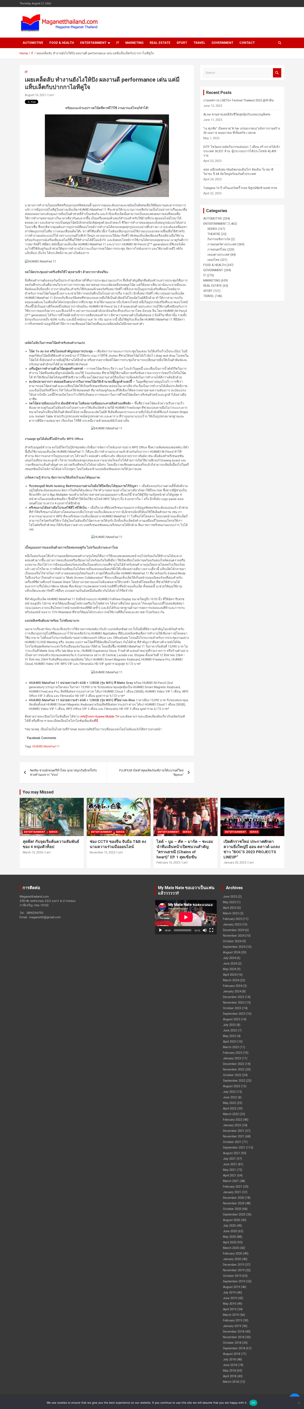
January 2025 (232, 924)
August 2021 (231, 1153)
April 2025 (229, 908)
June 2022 (230, 1097)
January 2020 (232, 1259)
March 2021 (231, 1181)
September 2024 (234, 947)
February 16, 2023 (168, 862)
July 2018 (229, 1359)
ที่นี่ (96, 721)
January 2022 (232, 1125)
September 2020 (234, 1214)
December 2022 (233, 1064)
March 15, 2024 (33, 852)
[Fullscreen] (211, 930)
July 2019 (229, 1292)
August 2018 (231, 1354)
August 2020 (231, 1220)
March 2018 (231, 1382)
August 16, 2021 (35, 95)
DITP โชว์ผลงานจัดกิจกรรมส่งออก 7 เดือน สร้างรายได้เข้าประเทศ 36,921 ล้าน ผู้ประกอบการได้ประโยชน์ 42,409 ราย (241, 151)
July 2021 (229, 1159)
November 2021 (233, 1136)
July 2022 (229, 1092)
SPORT (182, 43)
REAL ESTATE (160, 43)
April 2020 (229, 1242)
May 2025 (229, 902)
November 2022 (233, 1069)
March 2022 (231, 1114)
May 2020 (229, 1237)
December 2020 (233, 1198)
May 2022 (229, 1103)
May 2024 (229, 969)
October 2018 (232, 1343)
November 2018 (233, 1337)
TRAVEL (199, 43)
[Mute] (205, 930)
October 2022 (232, 1075)
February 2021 (232, 1186)
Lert (51, 95)
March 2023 (231, 1047)
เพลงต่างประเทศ (218, 255)
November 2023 (233, 1002)
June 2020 (230, 1231)
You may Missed (38, 792)
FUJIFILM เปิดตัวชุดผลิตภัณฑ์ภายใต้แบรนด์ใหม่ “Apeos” (151, 773)
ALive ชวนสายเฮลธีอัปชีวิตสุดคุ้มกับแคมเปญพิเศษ (236, 114)
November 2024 (233, 935)
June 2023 (230, 1030)
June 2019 (230, 1298)
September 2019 (234, 1281)
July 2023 (229, 1025)
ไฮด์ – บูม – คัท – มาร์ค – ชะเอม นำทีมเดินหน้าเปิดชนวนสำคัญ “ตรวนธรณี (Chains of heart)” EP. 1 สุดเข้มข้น (185, 849)
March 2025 (231, 913)
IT (117, 43)
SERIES (212, 229)
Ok (253, 1402)
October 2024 (232, 941)
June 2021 (230, 1164)
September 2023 (234, 1014)
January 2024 (232, 991)
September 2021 (234, 1147)
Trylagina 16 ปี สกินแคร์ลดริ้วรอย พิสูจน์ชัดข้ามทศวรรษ (240, 188)
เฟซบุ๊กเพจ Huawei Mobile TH (99, 716)
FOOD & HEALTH (61, 43)
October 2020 (232, 1209)
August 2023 (231, 1019)
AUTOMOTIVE (33, 43)
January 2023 (232, 1058)
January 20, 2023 (235, 862)
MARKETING (134, 43)
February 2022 (232, 1119)
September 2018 (234, 1348)
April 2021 (229, 1175)
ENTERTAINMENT (93, 43)
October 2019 (232, 1276)
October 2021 (232, 1142)
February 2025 (232, 919)
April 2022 (229, 1108)
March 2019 (231, 1315)
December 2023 (233, 997)
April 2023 (229, 1041)
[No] (299, 1403)
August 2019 (231, 1287)
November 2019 (233, 1270)
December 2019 (233, 1264)
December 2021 (233, 1131)
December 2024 (233, 930)
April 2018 (229, 1376)
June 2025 (230, 896)
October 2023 (232, 1008)
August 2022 (231, 1086)
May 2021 (229, 1170)
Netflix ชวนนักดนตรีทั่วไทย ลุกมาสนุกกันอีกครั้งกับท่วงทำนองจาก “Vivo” (63, 773)
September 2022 (234, 1080)
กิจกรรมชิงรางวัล (218, 239)
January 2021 (232, 1192)
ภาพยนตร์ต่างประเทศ (222, 244)
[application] (186, 917)
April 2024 (229, 975)
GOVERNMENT (222, 43)
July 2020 (229, 1225)
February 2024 (232, 986)
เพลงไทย (213, 260)
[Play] (160, 930)
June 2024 (230, 963)
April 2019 (229, 1309)
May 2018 (229, 1370)
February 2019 (232, 1320)
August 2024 (231, 952)
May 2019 (229, 1304)
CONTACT (247, 43)
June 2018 (230, 1365)
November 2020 (233, 1203)
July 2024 (229, 958)
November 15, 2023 (102, 852)
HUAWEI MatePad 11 (46, 746)
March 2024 (231, 980)
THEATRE (213, 234)
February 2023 (232, 1053)
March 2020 (231, 1248)
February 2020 (232, 1253)
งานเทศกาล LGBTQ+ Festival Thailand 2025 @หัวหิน (238, 100)
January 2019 (232, 1326)
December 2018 (233, 1331)
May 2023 (229, 1036)
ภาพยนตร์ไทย (216, 249)
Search (277, 72)
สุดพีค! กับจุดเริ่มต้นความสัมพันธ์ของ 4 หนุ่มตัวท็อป (51, 844)
